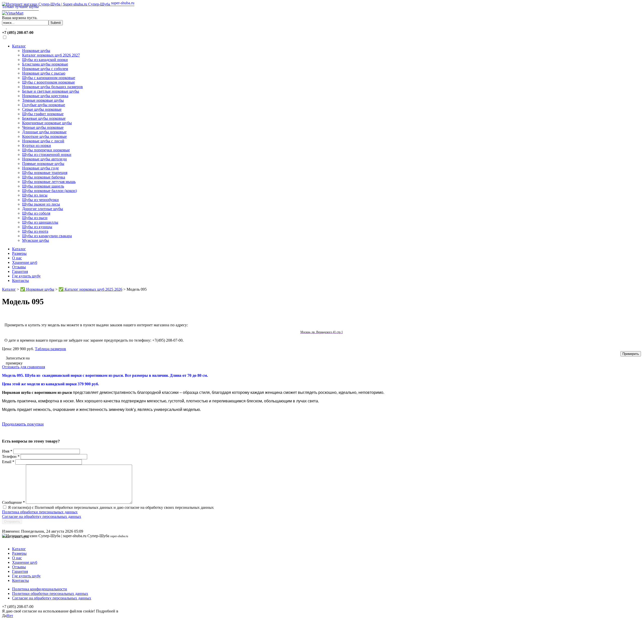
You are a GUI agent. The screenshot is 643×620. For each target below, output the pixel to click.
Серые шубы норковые (42, 109)
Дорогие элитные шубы (42, 209)
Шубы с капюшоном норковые (48, 78)
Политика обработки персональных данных (40, 512)
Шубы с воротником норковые (48, 82)
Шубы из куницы (37, 227)
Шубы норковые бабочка (43, 177)
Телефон (11, 456)
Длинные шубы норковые (44, 132)
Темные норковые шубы (43, 100)
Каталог (19, 46)
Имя (7, 451)
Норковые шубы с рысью (43, 73)
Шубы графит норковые (43, 114)
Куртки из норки (36, 145)
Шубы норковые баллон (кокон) (49, 191)
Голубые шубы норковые (43, 105)
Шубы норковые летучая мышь (49, 181)
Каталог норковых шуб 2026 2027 (51, 55)
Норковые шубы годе (40, 168)
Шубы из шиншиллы (40, 222)
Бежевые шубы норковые (44, 118)
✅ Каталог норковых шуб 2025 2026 (90, 289)
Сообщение (13, 502)
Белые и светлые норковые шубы (50, 91)
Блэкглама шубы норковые (45, 64)
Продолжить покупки (23, 423)
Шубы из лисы (34, 195)
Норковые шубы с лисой (43, 141)
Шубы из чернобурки (40, 200)
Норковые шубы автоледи (44, 159)
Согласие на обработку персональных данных (41, 516)
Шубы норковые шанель (43, 186)
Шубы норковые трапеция (44, 172)
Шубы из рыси (34, 218)
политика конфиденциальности (146, 611)
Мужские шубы (35, 240)
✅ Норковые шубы (37, 289)
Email (8, 462)
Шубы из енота (35, 231)
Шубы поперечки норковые (46, 150)
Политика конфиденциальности (39, 589)
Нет (10, 615)
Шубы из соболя (36, 213)
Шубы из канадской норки (45, 59)
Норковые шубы (36, 50)
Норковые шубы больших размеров (52, 87)
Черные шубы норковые (43, 127)
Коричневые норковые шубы (47, 123)
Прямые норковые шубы (43, 163)
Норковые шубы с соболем (45, 69)
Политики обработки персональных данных (50, 593)
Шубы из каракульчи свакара (47, 236)
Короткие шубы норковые (44, 136)
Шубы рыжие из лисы (41, 204)
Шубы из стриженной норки (46, 154)
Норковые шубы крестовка (45, 96)
